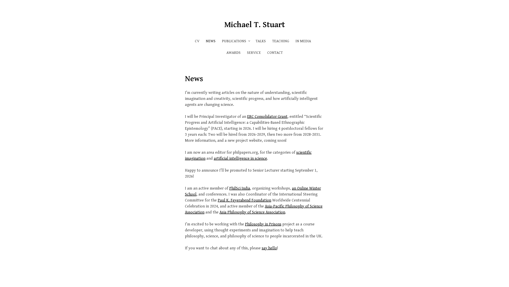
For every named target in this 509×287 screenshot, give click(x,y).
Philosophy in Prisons (263, 224)
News (211, 41)
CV (197, 41)
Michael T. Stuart (254, 24)
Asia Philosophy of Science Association (252, 212)
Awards (233, 53)
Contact (275, 53)
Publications (234, 41)
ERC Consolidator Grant (267, 116)
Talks (261, 41)
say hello (269, 248)
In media (303, 41)
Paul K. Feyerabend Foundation (244, 200)
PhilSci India (239, 188)
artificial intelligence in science (240, 158)
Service (254, 53)
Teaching (280, 41)
